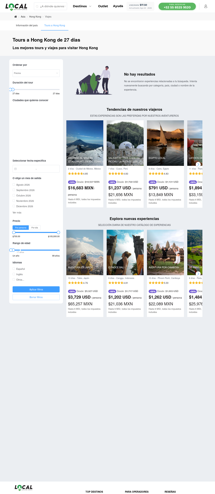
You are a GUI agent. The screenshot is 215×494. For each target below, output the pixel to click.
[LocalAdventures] (18, 7)
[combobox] (25, 168)
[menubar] (177, 6)
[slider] (10, 90)
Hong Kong (35, 16)
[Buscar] (37, 6)
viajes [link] (48, 16)
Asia (23, 16)
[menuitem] (83, 6)
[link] (15, 16)
